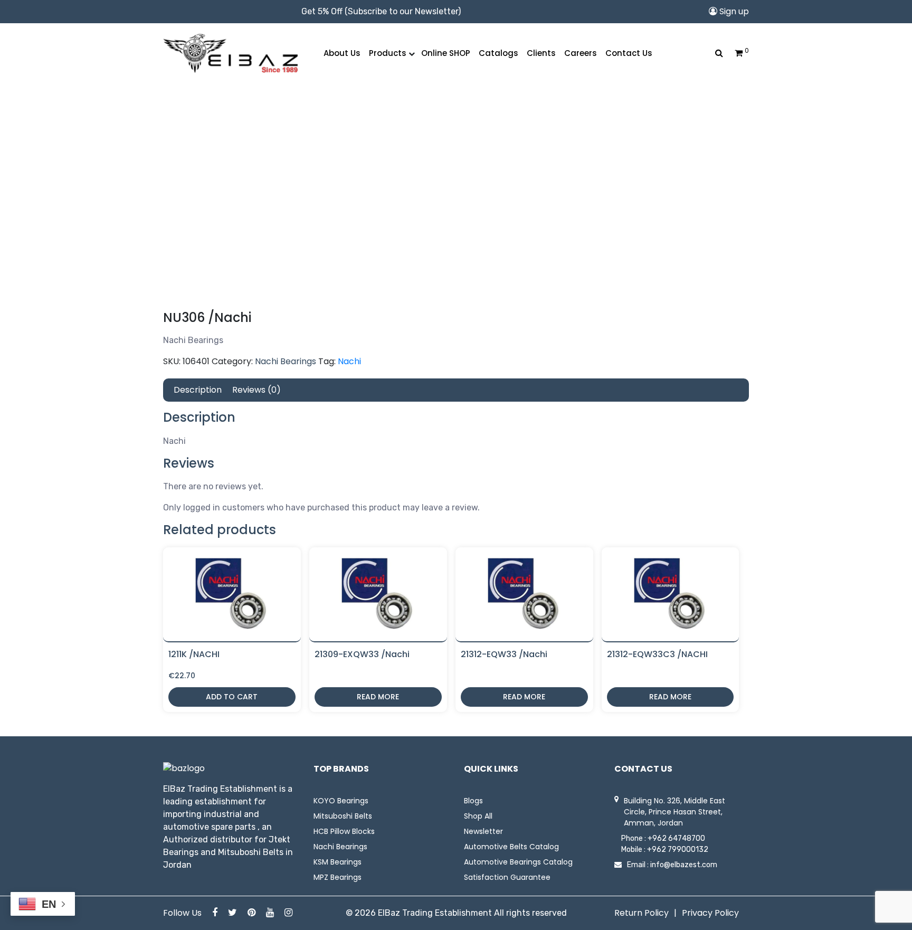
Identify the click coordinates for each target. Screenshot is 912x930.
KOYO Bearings (341, 800)
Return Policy (641, 913)
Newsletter (483, 831)
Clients (541, 53)
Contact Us (628, 53)
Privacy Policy (710, 913)
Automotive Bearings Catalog (518, 862)
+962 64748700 (676, 838)
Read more (378, 696)
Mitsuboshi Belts (343, 816)
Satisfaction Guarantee (507, 877)
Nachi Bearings (285, 361)
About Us (342, 53)
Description (198, 390)
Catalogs (498, 53)
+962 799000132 (677, 849)
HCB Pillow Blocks (344, 831)
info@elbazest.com (683, 864)
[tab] (198, 390)
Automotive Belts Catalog (511, 846)
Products (387, 53)
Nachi (349, 361)
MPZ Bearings (338, 877)
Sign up (733, 11)
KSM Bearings (338, 862)
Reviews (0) (256, 390)
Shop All (478, 816)
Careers (580, 53)
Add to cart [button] (232, 696)
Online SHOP (445, 53)
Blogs (473, 800)
